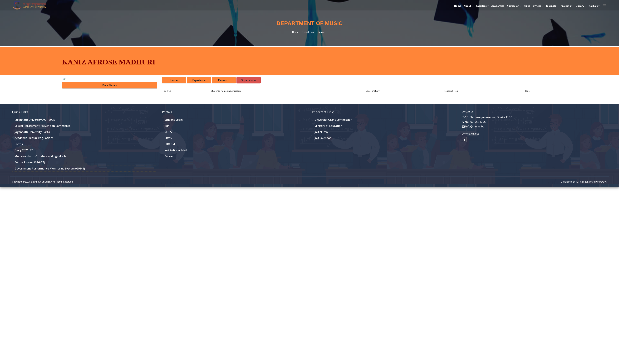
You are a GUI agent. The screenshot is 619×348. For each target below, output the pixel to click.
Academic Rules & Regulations (34, 138)
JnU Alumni (321, 132)
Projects (566, 5)
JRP (166, 126)
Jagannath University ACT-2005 (35, 119)
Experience (199, 80)
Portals (593, 5)
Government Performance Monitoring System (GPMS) (50, 168)
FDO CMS (170, 144)
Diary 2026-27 (24, 150)
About (467, 5)
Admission (513, 5)
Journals (551, 5)
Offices (537, 5)
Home (457, 5)
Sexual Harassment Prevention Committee (42, 126)
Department (308, 32)
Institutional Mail (175, 150)
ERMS (168, 138)
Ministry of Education (328, 126)
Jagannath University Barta (32, 132)
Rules (527, 5)
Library (579, 5)
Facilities (481, 5)
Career (168, 156)
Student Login (173, 119)
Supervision (248, 80)
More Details (109, 85)
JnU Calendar (322, 138)
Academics (497, 5)
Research (223, 80)
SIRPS (168, 132)
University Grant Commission (333, 119)
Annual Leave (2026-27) (30, 162)
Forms (19, 144)
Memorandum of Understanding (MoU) (40, 156)
